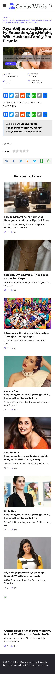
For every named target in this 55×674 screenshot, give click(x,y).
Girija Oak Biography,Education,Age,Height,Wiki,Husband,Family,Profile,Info (27, 514)
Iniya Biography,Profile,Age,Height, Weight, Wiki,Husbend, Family (25, 574)
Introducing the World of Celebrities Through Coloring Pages (26, 335)
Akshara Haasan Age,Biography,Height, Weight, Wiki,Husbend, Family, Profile (27, 632)
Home (5, 18)
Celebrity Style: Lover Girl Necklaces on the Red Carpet (26, 277)
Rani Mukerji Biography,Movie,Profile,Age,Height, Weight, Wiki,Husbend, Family (26, 456)
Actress (10, 64)
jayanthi (8, 143)
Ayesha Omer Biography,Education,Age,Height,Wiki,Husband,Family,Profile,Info (27, 394)
